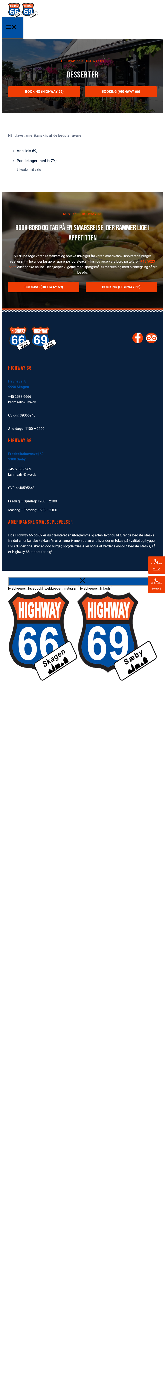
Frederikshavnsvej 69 (25, 454)
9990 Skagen (18, 387)
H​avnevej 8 (17, 381)
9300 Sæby (17, 459)
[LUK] (82, 581)
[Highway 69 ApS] (23, 17)
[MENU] (12, 28)
